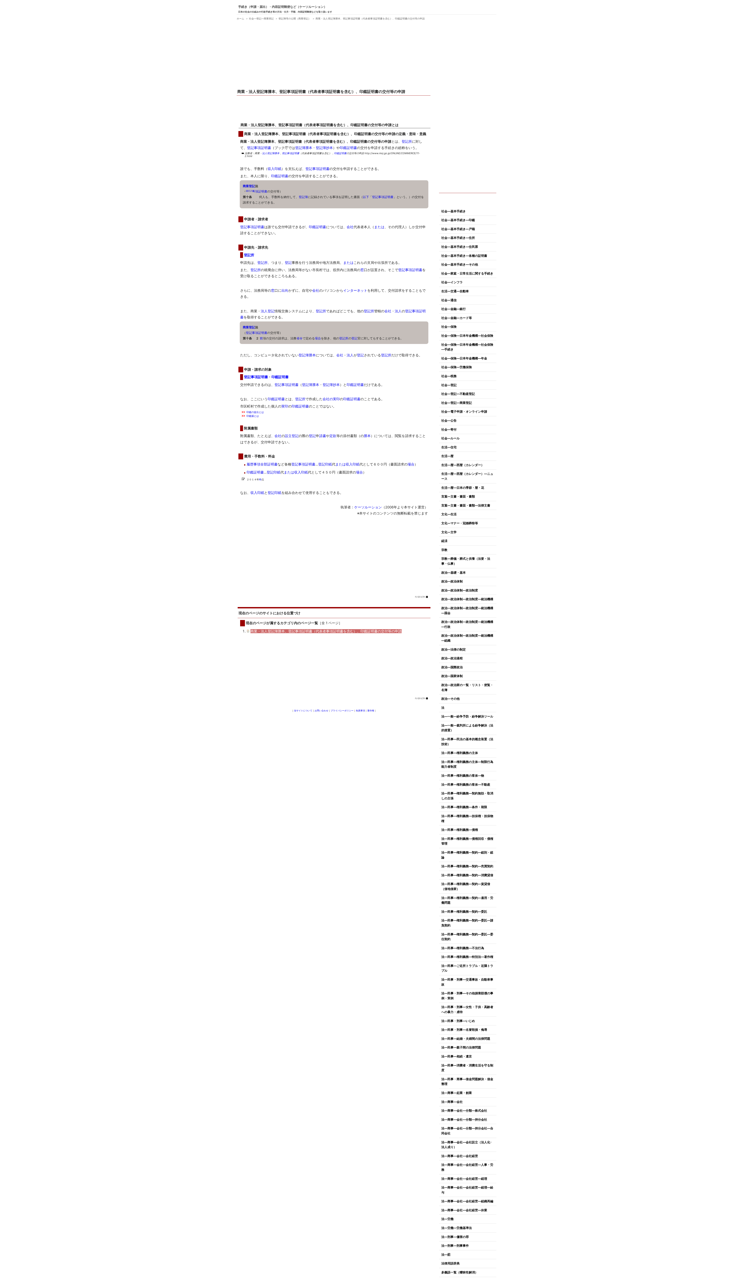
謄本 (367, 436)
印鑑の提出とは (255, 412)
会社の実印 (331, 399)
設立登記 (292, 436)
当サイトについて (303, 710)
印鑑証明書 (348, 148)
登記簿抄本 (324, 148)
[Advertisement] (334, 55)
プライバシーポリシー (342, 710)
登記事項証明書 (259, 148)
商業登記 (249, 186)
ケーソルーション (368, 507)
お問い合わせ (321, 710)
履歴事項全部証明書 (262, 464)
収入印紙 (274, 169)
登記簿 (303, 197)
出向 (284, 290)
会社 (350, 227)
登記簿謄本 (303, 148)
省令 (299, 338)
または (379, 227)
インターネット (355, 290)
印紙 (328, 464)
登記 (288, 263)
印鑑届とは (252, 415)
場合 (318, 338)
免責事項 (360, 710)
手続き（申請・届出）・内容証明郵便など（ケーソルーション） (282, 7)
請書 (322, 436)
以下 (366, 197)
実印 (284, 406)
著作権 (370, 710)
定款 (332, 436)
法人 (264, 153)
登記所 (407, 141)
